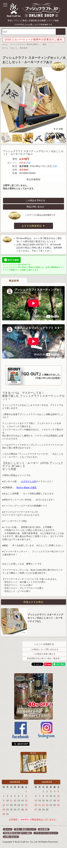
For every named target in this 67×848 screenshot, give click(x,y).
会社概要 (42, 20)
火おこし (14, 48)
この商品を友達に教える (44, 654)
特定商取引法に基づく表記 (17, 833)
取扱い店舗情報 (30, 20)
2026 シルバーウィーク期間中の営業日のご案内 (33, 39)
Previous (3, 138)
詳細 (28, 163)
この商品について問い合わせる (44, 649)
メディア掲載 (53, 20)
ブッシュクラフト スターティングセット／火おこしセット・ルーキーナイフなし (45, 617)
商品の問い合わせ (35, 206)
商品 (44, 44)
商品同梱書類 (33, 179)
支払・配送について (25, 829)
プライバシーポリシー (46, 833)
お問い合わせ (10, 837)
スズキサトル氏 (28, 481)
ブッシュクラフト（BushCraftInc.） (25, 44)
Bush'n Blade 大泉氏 (27, 487)
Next (63, 138)
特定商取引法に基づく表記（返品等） (44, 658)
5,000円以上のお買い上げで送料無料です (33, 25)
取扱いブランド (15, 20)
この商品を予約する (35, 200)
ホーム (5, 44)
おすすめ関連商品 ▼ (33, 226)
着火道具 (23, 48)
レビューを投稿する (44, 644)
